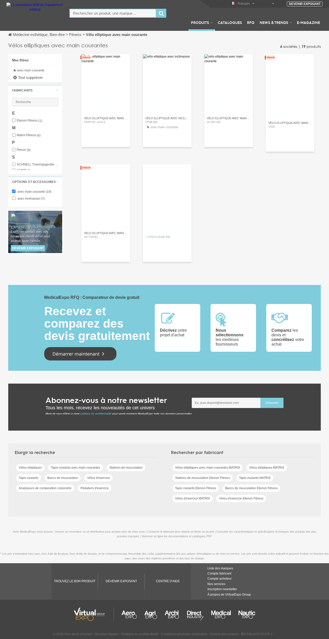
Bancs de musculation (62, 478)
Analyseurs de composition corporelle (45, 488)
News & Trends (274, 22)
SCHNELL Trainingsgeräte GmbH (37, 164)
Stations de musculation (126, 467)
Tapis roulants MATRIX (255, 478)
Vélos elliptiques (30, 467)
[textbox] (112, 13)
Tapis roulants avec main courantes (75, 467)
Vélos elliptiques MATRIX (266, 467)
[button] (35, 90)
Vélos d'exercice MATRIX (192, 498)
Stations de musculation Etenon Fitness (202, 478)
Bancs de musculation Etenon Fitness (251, 488)
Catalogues (230, 22)
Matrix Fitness (29, 135)
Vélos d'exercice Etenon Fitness (241, 498)
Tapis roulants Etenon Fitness (195, 488)
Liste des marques (220, 568)
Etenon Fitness (29, 121)
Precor (24, 150)
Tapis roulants (28, 478)
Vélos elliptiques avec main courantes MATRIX (207, 467)
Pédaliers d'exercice (94, 488)
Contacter (106, 62)
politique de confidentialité (96, 413)
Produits (200, 22)
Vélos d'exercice (98, 478)
